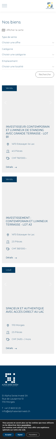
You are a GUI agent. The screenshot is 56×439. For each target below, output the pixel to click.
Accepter (8, 435)
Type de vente (9, 37)
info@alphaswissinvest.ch (16, 411)
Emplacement (10, 61)
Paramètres (33, 435)
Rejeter (20, 435)
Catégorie (7, 49)
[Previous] (5, 102)
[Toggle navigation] (4, 5)
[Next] (50, 102)
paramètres (26, 425)
